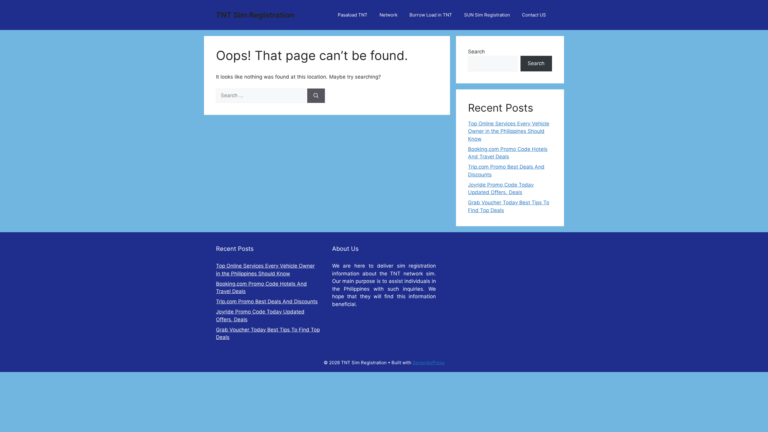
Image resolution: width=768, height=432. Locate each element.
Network (389, 15)
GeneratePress (428, 362)
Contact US (534, 15)
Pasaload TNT (353, 15)
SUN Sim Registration (487, 15)
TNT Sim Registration (255, 15)
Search (476, 52)
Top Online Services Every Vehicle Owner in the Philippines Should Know (508, 131)
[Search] (316, 95)
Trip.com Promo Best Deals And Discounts (267, 301)
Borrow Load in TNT (431, 15)
